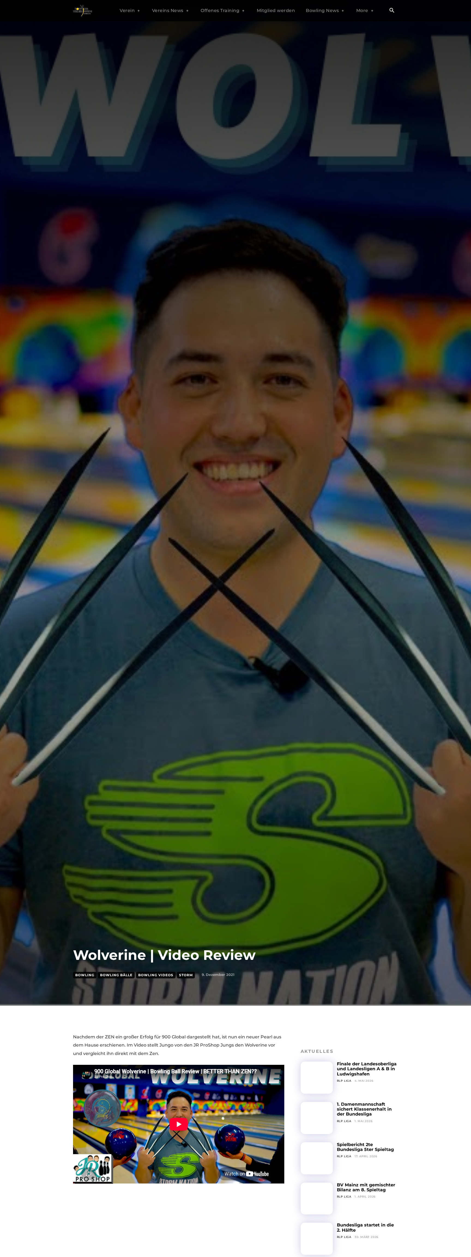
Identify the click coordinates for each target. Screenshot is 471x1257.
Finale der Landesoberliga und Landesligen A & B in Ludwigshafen (367, 1069)
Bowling (84, 975)
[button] (391, 11)
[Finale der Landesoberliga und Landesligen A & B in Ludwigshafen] (317, 1078)
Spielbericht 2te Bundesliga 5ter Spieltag (365, 1147)
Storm (186, 975)
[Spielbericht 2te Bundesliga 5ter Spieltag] (317, 1158)
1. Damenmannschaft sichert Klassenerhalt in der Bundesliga (364, 1109)
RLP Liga (344, 1081)
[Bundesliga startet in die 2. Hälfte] (317, 1239)
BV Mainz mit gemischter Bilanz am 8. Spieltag (366, 1187)
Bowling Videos (155, 975)
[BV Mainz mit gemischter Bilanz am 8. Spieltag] (317, 1199)
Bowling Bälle (116, 975)
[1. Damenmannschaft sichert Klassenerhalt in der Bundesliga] (317, 1118)
